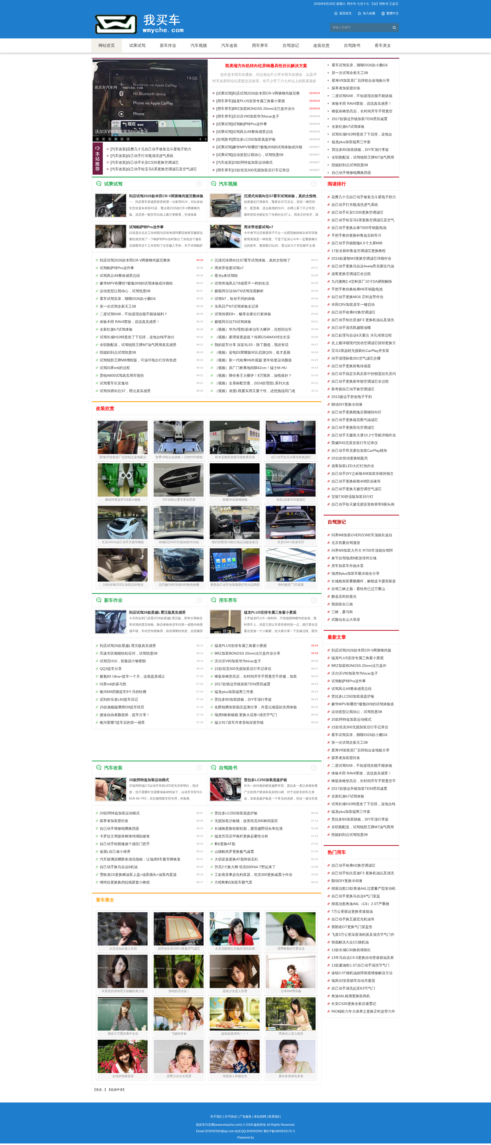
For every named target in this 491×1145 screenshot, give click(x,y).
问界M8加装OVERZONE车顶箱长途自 (361, 535)
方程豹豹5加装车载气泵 (233, 882)
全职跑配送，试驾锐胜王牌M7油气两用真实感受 (138, 345)
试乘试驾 (137, 45)
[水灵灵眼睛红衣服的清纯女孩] (235, 929)
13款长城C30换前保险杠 (351, 950)
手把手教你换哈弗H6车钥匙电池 (357, 289)
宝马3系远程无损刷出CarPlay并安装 (360, 351)
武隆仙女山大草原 (345, 619)
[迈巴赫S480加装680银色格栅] (179, 565)
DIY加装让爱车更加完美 (179, 499)
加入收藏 (369, 13)
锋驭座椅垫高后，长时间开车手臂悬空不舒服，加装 (256, 676)
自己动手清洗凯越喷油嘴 (351, 327)
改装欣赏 (321, 45)
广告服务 (245, 1116)
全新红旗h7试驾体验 (348, 126)
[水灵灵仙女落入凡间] (123, 929)
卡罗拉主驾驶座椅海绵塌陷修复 (125, 836)
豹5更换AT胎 (225, 844)
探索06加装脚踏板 (235, 499)
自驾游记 (291, 45)
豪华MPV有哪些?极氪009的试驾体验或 (362, 704)
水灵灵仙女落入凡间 (123, 948)
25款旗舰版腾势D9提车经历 (122, 707)
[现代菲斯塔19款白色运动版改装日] (235, 522)
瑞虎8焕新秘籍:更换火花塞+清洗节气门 (246, 715)
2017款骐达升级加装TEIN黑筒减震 (359, 119)
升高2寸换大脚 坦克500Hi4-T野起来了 (245, 867)
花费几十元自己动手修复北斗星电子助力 (159, 149)
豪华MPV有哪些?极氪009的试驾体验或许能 (267, 147)
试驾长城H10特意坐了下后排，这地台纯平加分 (137, 337)
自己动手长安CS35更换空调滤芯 (153, 162)
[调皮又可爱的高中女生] (123, 1014)
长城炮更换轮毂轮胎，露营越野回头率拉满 (249, 828)
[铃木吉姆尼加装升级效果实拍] (235, 437)
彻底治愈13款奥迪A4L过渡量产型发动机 (363, 888)
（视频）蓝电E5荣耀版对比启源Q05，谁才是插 (252, 352)
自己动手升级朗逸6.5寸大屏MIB (356, 243)
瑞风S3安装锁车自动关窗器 (353, 981)
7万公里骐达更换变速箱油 (352, 911)
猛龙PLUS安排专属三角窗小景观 (259, 101)
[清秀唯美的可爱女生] (291, 929)
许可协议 (231, 1116)
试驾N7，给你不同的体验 (235, 299)
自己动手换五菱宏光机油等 (352, 919)
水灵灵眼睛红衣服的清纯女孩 (235, 948)
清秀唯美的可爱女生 (291, 948)
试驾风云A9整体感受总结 (253, 132)
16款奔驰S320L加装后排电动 (123, 584)
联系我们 (275, 1116)
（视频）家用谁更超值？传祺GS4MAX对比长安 (252, 337)
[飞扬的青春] (179, 1014)
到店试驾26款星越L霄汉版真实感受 (157, 612)
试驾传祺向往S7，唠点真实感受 (125, 391)
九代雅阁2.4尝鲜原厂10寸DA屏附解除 (361, 281)
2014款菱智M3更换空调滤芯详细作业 (361, 258)
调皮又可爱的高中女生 (123, 1033)
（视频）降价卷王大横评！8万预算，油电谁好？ (253, 375)
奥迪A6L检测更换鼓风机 (350, 996)
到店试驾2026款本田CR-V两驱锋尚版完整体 (135, 260)
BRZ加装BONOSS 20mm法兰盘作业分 (264, 109)
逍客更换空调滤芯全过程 (351, 274)
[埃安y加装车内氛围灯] (291, 480)
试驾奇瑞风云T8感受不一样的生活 (242, 283)
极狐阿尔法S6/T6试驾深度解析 (239, 291)
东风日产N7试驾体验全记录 (237, 306)
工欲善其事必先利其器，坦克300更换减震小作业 (253, 875)
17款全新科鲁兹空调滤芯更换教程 (358, 251)
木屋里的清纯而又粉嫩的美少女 (123, 991)
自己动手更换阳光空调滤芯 (352, 427)
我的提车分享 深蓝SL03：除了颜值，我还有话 (251, 345)
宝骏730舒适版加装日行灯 (352, 497)
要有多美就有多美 (291, 1076)
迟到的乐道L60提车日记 (119, 699)
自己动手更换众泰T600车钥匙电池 (358, 228)
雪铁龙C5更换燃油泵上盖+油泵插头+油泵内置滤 (138, 875)
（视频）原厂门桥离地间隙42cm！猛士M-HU (251, 368)
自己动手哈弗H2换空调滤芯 (353, 312)
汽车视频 (199, 45)
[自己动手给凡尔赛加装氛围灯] (291, 437)
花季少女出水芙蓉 (179, 1076)
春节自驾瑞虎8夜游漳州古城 (353, 558)
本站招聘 (260, 1116)
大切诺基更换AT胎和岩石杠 (236, 859)
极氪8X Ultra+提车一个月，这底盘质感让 (132, 676)
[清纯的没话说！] (179, 971)
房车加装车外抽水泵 (347, 566)
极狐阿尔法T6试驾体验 (233, 322)
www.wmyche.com (228, 1125)
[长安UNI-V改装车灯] (291, 522)
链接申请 (116, 1089)
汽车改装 (229, 45)
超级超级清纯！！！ (235, 1033)
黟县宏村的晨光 (343, 596)
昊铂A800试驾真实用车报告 (122, 375)
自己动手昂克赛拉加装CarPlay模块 (359, 450)
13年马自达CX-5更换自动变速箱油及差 (362, 957)
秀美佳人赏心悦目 (291, 1033)
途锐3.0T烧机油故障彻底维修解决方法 (362, 973)
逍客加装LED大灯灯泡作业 (352, 466)
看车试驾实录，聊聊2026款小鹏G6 (360, 65)
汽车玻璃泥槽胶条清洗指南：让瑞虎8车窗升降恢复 (140, 859)
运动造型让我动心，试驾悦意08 (258, 155)
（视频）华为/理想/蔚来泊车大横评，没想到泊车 (253, 329)
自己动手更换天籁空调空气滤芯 (356, 489)
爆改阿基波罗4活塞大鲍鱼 (123, 499)
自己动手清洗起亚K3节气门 (353, 988)
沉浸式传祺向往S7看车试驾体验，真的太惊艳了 (253, 260)
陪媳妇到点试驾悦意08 (350, 165)
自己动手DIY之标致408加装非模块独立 (362, 473)
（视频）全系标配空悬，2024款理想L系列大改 (252, 383)
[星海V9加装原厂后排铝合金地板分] (123, 437)
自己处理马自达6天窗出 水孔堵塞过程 (361, 335)
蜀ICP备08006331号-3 (279, 1131)
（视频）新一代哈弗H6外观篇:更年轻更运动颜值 (253, 360)
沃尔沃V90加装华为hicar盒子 (256, 116)
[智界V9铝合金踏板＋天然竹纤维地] (179, 437)
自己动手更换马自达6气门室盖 (355, 896)
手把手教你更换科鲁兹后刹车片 (356, 235)
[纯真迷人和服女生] (235, 1056)
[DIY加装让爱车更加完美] (179, 480)
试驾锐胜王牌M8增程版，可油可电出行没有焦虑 (138, 360)
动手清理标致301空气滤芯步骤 (356, 358)
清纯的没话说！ (179, 991)
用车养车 (260, 45)
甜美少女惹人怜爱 (235, 991)
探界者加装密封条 (346, 88)
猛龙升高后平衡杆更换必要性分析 (241, 836)
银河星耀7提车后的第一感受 (122, 722)
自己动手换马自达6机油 (119, 867)
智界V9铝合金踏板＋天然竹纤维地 (178, 457)
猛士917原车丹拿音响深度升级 (239, 722)
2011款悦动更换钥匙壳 (349, 458)
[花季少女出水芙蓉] (179, 1056)
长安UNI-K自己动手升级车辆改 (123, 542)
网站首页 (106, 45)
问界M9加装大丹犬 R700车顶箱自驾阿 (362, 550)
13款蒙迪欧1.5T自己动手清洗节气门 (360, 965)
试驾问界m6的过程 (115, 368)
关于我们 (216, 1116)
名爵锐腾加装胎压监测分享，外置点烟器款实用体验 (256, 707)
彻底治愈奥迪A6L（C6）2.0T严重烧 (360, 904)
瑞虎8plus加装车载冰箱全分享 (355, 573)
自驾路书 (352, 45)
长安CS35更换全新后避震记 (353, 1004)
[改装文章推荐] (98, 158)
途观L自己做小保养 (115, 851)
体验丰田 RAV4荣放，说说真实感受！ (362, 103)
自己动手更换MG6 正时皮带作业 (357, 297)
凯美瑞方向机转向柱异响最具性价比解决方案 (266, 66)
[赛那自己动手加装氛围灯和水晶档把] (235, 565)
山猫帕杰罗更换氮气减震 (234, 851)
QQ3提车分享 (111, 669)
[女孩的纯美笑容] (123, 1056)
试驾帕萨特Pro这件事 (114, 131)
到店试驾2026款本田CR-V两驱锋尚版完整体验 (166, 196)
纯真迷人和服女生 (235, 1076)
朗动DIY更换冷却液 (346, 404)
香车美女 (383, 45)
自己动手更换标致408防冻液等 (356, 481)
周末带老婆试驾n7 (258, 227)
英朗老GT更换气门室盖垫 (351, 927)
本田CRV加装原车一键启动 (353, 304)
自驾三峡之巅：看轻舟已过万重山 (358, 589)
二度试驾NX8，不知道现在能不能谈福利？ (134, 314)
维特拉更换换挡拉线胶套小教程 (125, 882)
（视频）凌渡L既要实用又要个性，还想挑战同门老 (255, 391)
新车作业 (168, 45)
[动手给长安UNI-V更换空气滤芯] (179, 929)
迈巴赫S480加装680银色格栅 (179, 584)
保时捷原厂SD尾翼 (291, 584)
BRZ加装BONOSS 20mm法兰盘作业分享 (247, 653)
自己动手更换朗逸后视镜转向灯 (356, 412)
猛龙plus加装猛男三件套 (351, 142)
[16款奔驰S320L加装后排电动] (123, 565)
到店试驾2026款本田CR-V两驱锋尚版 (361, 650)
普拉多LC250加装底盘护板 (254, 139)
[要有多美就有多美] (291, 1056)
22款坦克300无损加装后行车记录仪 (261, 170)
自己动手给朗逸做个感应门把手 (125, 844)
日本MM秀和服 (291, 991)
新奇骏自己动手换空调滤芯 (352, 389)
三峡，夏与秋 (342, 612)
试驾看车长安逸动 (114, 383)
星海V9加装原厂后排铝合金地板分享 (361, 80)
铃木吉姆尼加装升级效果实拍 (235, 457)
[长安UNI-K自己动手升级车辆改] (123, 522)
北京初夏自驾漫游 (345, 543)
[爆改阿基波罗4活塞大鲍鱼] (123, 480)
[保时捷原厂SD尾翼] (291, 565)
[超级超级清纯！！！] (235, 1014)
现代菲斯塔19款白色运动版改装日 (235, 542)
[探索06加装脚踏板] (235, 480)
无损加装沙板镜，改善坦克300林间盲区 (246, 821)
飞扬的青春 (179, 1033)
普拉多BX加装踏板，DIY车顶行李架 (360, 150)
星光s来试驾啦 (226, 276)
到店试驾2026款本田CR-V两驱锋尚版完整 (266, 93)
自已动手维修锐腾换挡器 (351, 173)
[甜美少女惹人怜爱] (235, 971)
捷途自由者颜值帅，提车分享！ (125, 715)
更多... (100, 1089)
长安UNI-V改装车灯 (290, 542)
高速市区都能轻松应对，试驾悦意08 (129, 653)
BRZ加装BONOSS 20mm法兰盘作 (358, 666)
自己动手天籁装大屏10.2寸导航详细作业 (363, 435)
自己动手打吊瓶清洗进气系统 (150, 156)
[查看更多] (199, 183)
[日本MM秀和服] (291, 971)
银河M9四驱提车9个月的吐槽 (123, 692)
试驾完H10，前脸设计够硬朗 (123, 661)
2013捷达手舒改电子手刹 (351, 397)
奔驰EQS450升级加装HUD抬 (179, 542)
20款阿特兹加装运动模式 (253, 162)
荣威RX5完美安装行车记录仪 (354, 443)
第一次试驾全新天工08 (350, 73)
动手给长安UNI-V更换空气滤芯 (179, 948)
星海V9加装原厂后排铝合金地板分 (122, 457)
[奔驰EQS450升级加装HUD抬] (179, 522)
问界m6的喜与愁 (113, 684)
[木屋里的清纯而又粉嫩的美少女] (123, 971)
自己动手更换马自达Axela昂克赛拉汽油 (362, 266)
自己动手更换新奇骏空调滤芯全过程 (360, 381)
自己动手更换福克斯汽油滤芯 (354, 420)
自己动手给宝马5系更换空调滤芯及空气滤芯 (162, 169)
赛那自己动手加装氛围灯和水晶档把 (235, 584)
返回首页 (345, 13)
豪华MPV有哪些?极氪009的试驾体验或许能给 (136, 283)
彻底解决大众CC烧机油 (350, 942)
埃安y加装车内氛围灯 (291, 499)
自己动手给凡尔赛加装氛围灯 (291, 457)
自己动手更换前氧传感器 (351, 366)
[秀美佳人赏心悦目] (291, 1014)
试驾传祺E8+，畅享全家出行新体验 (243, 314)
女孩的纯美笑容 (123, 1076)
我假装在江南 (342, 604)
